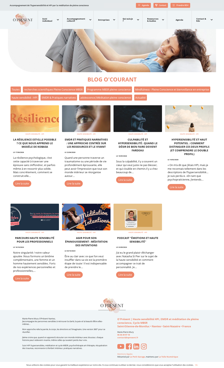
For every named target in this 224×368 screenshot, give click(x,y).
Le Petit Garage (137, 356)
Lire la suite (22, 183)
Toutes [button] (16, 89)
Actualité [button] (140, 97)
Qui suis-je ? (128, 19)
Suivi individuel (47, 19)
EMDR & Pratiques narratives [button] (59, 97)
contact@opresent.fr (127, 337)
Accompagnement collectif (76, 19)
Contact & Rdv (201, 19)
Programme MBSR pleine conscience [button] (109, 89)
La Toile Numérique (168, 356)
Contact (162, 5)
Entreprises (103, 19)
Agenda (145, 5)
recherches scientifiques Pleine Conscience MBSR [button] (53, 89)
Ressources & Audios (152, 19)
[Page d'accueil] (24, 20)
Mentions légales (125, 354)
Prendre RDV (182, 5)
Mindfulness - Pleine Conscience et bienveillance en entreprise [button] (172, 89)
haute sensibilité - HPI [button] (24, 97)
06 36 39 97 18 (123, 334)
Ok (196, 365)
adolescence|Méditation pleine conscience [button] (105, 97)
